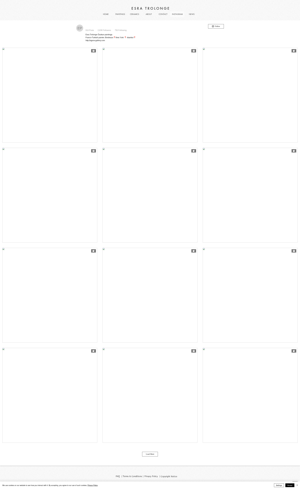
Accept (289, 485)
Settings (279, 485)
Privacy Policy (93, 485)
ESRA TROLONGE (151, 8)
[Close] (297, 485)
